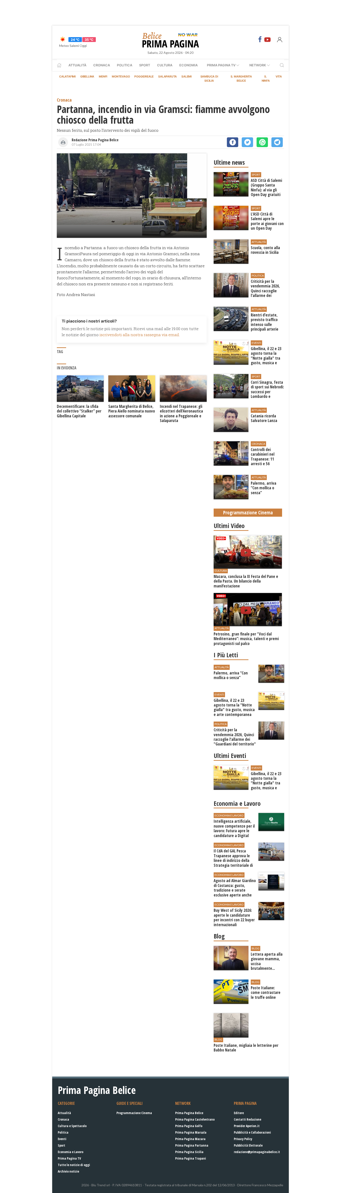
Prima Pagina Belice (189, 1113)
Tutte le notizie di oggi (74, 1165)
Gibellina (87, 76)
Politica (124, 65)
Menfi (103, 76)
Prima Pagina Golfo (188, 1126)
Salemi (186, 76)
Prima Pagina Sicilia (189, 1152)
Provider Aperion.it (247, 1126)
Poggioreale (144, 76)
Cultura (164, 65)
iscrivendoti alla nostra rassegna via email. (140, 334)
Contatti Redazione (247, 1119)
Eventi (62, 1139)
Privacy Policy (243, 1139)
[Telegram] (277, 142)
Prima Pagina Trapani (190, 1158)
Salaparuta (167, 76)
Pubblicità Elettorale (248, 1145)
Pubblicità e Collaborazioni (252, 1132)
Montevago (121, 76)
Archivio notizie (68, 1171)
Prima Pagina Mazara (190, 1139)
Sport (144, 65)
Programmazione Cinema (134, 1113)
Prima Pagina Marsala (190, 1132)
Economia (188, 65)
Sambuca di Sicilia (209, 78)
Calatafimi (67, 76)
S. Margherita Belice (241, 78)
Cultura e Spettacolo (72, 1126)
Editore (239, 1113)
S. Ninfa (266, 78)
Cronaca (101, 65)
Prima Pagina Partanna (191, 1145)
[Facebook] (260, 39)
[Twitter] (247, 142)
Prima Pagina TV (69, 1158)
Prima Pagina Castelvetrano (195, 1119)
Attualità (77, 65)
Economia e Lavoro (70, 1152)
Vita (279, 76)
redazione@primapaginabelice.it (257, 1152)
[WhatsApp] (262, 142)
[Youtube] (267, 39)
